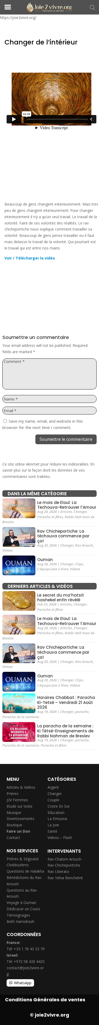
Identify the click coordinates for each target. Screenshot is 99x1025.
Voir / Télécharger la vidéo (29, 258)
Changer (80, 511)
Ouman (45, 559)
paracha (82, 711)
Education (56, 812)
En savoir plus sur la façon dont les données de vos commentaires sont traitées (48, 470)
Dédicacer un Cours (23, 908)
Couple (53, 799)
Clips (79, 564)
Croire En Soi (58, 806)
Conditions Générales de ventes (45, 999)
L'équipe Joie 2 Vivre (52, 569)
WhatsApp (22, 982)
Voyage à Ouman (21, 902)
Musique (14, 812)
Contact (13, 837)
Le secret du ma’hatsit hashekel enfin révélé (60, 597)
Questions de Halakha (25, 871)
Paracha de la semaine (20, 716)
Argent (53, 787)
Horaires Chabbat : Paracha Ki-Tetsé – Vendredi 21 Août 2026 (66, 702)
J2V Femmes (17, 799)
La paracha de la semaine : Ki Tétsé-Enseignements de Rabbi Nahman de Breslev (65, 731)
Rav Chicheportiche (64, 865)
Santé (52, 831)
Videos (7, 550)
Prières (12, 793)
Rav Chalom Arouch (64, 859)
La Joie (53, 824)
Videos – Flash (60, 837)
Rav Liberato (58, 871)
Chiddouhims (18, 864)
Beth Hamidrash (20, 921)
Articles (66, 511)
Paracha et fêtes (50, 516)
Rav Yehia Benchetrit (65, 877)
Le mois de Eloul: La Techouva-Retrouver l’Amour (66, 505)
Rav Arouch (84, 545)
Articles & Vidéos (21, 787)
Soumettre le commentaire (66, 439)
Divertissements (20, 818)
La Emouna (57, 818)
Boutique (14, 824)
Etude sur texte (19, 806)
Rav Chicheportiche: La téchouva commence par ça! (63, 536)
